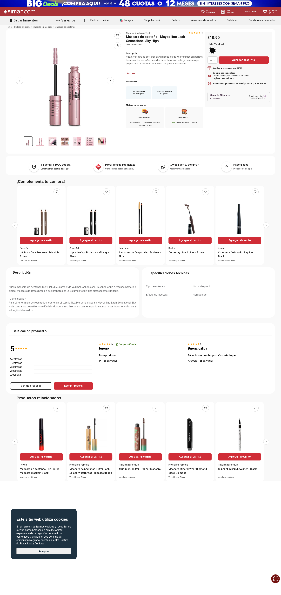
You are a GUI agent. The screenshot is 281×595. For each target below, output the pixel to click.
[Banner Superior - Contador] (140, 3)
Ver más (131, 73)
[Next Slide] (266, 227)
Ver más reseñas (31, 390)
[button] (212, 50)
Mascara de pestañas (65, 27)
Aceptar (44, 551)
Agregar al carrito (41, 240)
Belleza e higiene (22, 27)
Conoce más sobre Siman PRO (119, 169)
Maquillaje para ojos (42, 27)
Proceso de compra (242, 169)
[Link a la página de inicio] (9, 27)
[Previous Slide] (15, 227)
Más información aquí (180, 169)
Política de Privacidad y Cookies (42, 542)
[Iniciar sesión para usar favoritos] (117, 35)
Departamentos (25, 20)
